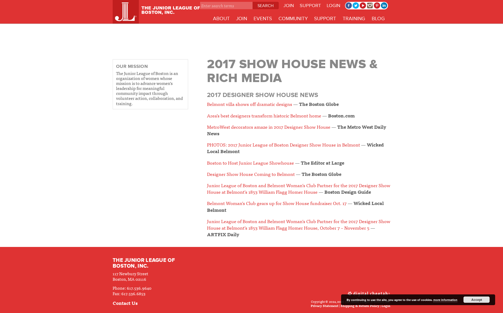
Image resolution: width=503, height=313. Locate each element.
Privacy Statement (324, 305)
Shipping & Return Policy (360, 305)
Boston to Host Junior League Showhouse (250, 162)
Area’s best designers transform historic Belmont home (264, 115)
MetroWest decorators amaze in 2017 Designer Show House (268, 127)
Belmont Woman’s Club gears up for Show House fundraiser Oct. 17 (277, 203)
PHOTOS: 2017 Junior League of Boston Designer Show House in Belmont (283, 144)
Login (333, 5)
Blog (378, 19)
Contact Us (125, 303)
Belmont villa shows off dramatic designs (249, 104)
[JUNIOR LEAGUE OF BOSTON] (156, 12)
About (221, 19)
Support (310, 5)
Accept (476, 299)
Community (293, 19)
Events (263, 19)
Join (288, 5)
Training (354, 19)
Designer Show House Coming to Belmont (251, 174)
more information (445, 300)
